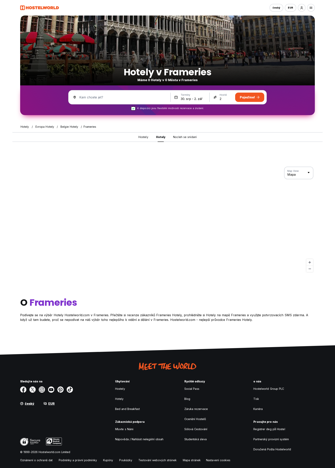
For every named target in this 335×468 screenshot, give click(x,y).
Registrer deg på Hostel (269, 429)
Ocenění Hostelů (195, 419)
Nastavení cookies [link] (218, 460)
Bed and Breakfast (127, 409)
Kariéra (258, 409)
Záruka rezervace (196, 409)
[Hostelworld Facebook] (23, 389)
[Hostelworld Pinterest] (60, 389)
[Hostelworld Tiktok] (70, 389)
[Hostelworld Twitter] (32, 389)
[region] (167, 219)
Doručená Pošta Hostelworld (272, 449)
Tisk (256, 398)
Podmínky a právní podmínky (78, 460)
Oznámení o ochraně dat (36, 460)
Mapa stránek (192, 460)
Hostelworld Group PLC (268, 388)
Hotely (119, 398)
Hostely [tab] (143, 137)
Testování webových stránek (157, 460)
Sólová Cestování (195, 429)
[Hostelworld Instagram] (42, 389)
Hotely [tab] (161, 137)
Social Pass (191, 388)
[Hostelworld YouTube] (51, 389)
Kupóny (108, 460)
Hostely (120, 388)
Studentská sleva (195, 439)
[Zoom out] (310, 269)
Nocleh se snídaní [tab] (185, 137)
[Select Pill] (302, 8)
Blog (187, 398)
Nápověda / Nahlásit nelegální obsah (139, 439)
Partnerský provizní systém (271, 439)
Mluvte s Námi (124, 429)
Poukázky (125, 460)
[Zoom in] (310, 262)
